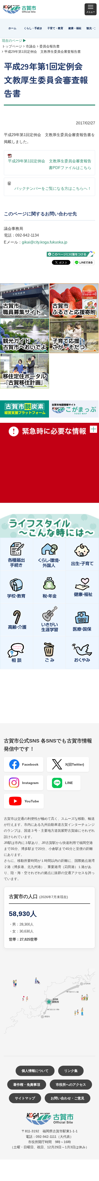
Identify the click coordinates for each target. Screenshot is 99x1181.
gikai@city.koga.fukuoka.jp (44, 242)
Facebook (30, 764)
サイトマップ (25, 1098)
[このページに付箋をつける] (71, 254)
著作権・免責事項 (26, 1084)
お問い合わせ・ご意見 (67, 1098)
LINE (69, 783)
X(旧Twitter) (74, 764)
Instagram (30, 783)
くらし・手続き (33, 28)
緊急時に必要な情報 (49, 463)
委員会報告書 (49, 46)
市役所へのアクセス (71, 1084)
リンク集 (71, 1071)
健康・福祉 (74, 28)
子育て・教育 (55, 28)
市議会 (31, 46)
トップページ (12, 46)
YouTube (32, 801)
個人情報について (35, 1071)
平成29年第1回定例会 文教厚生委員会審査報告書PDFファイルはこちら (49, 164)
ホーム (12, 28)
